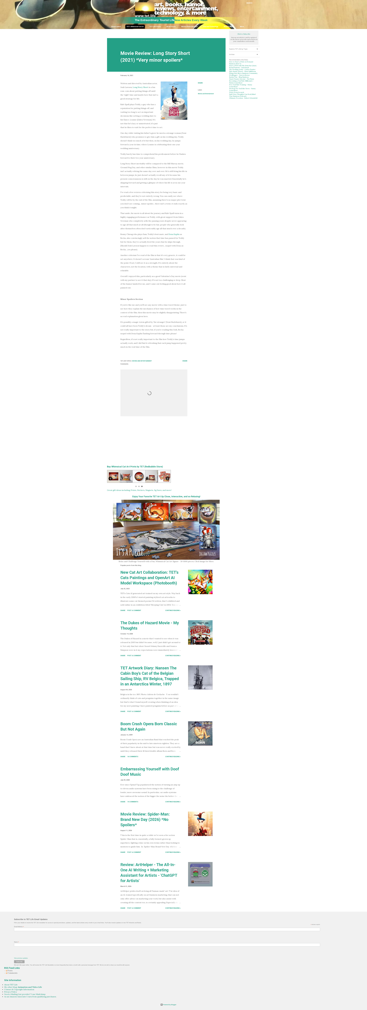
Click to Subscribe (243, 34)
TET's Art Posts (155, 26)
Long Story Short (140, 87)
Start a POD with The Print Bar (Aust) (242, 66)
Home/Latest (116, 26)
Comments (12, 973)
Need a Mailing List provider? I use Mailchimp (24, 994)
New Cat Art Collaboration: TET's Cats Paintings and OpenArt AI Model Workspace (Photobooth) (149, 577)
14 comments (132, 802)
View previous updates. (21, 958)
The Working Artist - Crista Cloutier (242, 69)
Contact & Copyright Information (19, 989)
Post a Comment (134, 610)
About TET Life (11, 984)
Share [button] (200, 83)
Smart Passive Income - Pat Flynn (241, 79)
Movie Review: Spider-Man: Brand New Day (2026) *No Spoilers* (145, 819)
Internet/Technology (210, 26)
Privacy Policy (10, 992)
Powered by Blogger (169, 1005)
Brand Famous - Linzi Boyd (239, 67)
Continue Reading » (173, 610)
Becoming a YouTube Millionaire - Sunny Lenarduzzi (241, 82)
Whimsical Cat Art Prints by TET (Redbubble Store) (137, 466)
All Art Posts (171, 26)
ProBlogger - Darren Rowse (239, 75)
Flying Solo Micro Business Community (243, 73)
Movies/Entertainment (189, 26)
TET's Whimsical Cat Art (135, 26)
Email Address (19, 927)
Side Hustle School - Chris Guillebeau (242, 71)
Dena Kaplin (174, 234)
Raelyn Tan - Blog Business (239, 77)
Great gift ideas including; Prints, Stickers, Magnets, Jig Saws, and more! (139, 490)
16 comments (132, 757)
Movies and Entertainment (206, 93)
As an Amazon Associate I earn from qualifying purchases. (30, 996)
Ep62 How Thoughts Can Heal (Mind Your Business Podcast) (242, 95)
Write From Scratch (236, 92)
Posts (10, 970)
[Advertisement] (153, 33)
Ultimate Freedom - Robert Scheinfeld (243, 98)
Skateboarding (229, 26)
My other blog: (23, 987)
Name (16, 942)
